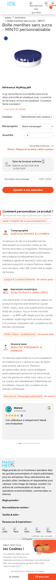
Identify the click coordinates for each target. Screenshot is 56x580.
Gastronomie (20, 18)
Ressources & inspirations (16, 522)
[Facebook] (17, 531)
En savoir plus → (46, 279)
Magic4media (10, 500)
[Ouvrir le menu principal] (5, 5)
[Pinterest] (50, 531)
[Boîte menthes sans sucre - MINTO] (28, 59)
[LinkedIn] (6, 531)
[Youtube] (39, 531)
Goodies (8, 18)
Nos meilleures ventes (15, 507)
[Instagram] (28, 531)
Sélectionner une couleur (35, 117)
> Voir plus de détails (14, 109)
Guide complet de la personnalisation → (25, 221)
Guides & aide (10, 514)
